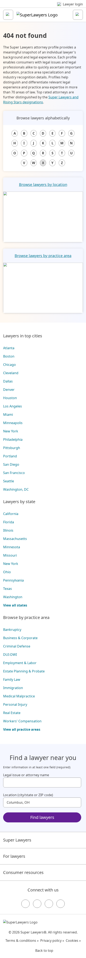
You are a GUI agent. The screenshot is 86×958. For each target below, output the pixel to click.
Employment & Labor (20, 663)
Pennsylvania (13, 580)
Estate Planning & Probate (24, 671)
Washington (12, 597)
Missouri (10, 555)
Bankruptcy (12, 630)
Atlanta (8, 348)
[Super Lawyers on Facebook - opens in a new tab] (25, 904)
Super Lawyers (17, 840)
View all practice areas (21, 729)
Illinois (8, 530)
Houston (10, 398)
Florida (8, 522)
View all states (15, 605)
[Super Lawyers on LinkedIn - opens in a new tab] (60, 904)
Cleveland (10, 373)
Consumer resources (23, 872)
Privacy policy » (52, 940)
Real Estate (11, 713)
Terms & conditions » (22, 940)
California (10, 514)
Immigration (13, 688)
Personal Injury (15, 704)
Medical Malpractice (19, 696)
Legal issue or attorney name (26, 775)
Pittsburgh (11, 448)
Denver (9, 389)
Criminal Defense (16, 646)
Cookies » (73, 940)
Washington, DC (16, 489)
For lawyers (14, 856)
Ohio (7, 572)
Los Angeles (12, 406)
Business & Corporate (20, 638)
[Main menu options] (8, 15)
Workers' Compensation (22, 721)
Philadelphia (13, 439)
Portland (10, 456)
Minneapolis (13, 423)
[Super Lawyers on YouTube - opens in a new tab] (49, 904)
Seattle (8, 481)
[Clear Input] (76, 782)
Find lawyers (42, 817)
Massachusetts (15, 539)
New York (10, 431)
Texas (7, 589)
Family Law (11, 679)
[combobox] (42, 782)
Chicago (9, 365)
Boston (8, 356)
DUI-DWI (10, 654)
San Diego (11, 464)
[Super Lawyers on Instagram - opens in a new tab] (37, 904)
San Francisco (14, 473)
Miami (8, 414)
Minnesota (11, 547)
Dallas (8, 381)
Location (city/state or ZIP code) (28, 795)
